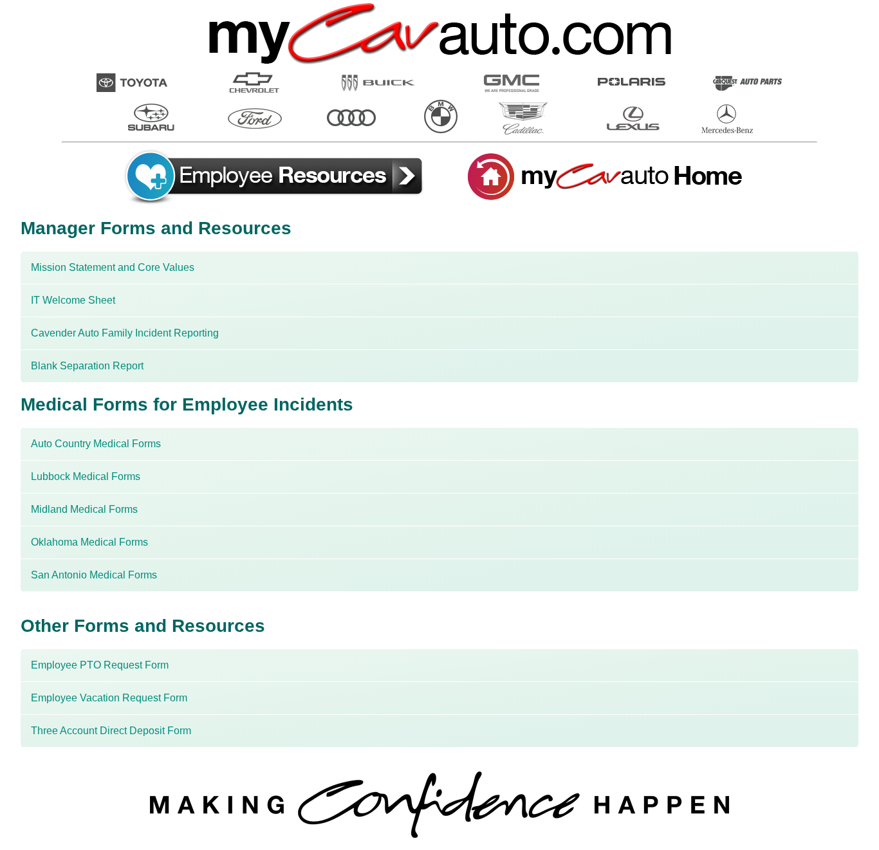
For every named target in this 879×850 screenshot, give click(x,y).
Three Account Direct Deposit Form (111, 730)
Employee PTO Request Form (100, 665)
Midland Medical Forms (84, 509)
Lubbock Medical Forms (85, 476)
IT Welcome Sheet (73, 300)
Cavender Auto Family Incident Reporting (125, 333)
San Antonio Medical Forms (94, 574)
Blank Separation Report (87, 365)
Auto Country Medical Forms (96, 443)
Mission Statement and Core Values (112, 267)
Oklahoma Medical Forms (89, 542)
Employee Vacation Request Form (109, 697)
